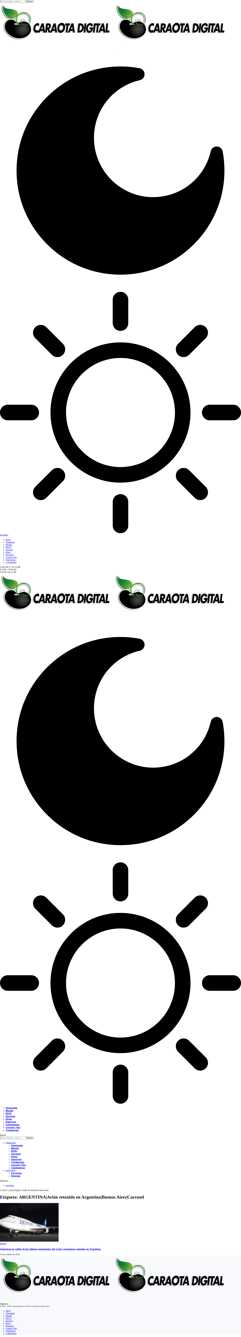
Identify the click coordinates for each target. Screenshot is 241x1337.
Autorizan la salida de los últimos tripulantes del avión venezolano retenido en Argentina (50, 1249)
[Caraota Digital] (114, 619)
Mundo (3, 1243)
